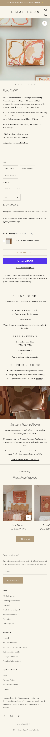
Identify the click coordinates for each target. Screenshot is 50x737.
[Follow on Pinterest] (18, 716)
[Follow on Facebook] (4, 716)
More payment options (25, 267)
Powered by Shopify (33, 730)
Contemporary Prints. (12, 601)
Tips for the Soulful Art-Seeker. (15, 647)
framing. (41, 374)
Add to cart (25, 252)
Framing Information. (12, 661)
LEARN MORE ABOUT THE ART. (25, 459)
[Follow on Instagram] (11, 716)
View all (25, 539)
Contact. (6, 689)
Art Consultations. (10, 642)
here (26, 143)
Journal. (6, 638)
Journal (39, 379)
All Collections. (9, 596)
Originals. (7, 605)
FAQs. (5, 675)
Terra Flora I (17, 525)
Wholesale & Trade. (10, 684)
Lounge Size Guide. (10, 656)
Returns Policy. (9, 680)
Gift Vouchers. (8, 624)
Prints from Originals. (12, 610)
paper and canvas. (36, 370)
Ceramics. (7, 619)
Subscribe (13, 580)
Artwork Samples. (10, 614)
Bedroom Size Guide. (11, 652)
